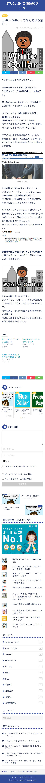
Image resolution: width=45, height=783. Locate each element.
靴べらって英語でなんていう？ (17, 733)
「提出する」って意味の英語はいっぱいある (23, 753)
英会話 (5, 15)
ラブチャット (23, 660)
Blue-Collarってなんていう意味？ (31, 340)
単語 (23, 672)
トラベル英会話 (23, 642)
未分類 (23, 684)
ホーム (14, 777)
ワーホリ (23, 666)
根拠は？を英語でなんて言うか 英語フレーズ (11, 355)
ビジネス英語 (23, 648)
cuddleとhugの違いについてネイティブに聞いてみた (27, 567)
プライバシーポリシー (26, 777)
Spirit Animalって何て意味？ (17, 746)
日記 (23, 679)
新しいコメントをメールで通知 (18, 474)
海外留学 (23, 691)
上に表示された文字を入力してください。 (20, 466)
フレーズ (23, 654)
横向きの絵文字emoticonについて (28, 587)
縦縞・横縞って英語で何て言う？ (27, 604)
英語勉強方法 (23, 703)
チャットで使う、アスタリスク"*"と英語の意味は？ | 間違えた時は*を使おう (27, 597)
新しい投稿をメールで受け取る (18, 479)
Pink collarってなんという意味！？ (11, 340)
